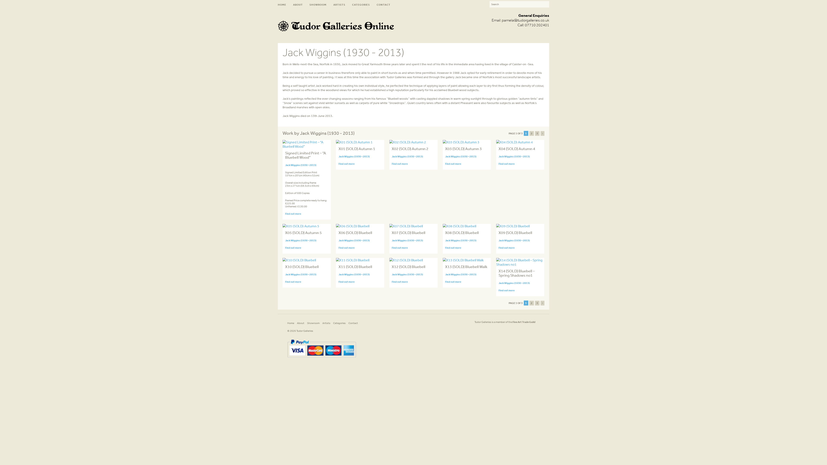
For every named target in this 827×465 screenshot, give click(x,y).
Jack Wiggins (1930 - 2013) (300, 165)
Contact (383, 4)
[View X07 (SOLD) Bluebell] (406, 226)
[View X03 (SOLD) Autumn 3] (461, 142)
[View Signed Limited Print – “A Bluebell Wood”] (307, 146)
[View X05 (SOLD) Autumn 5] (301, 226)
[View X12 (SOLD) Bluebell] (406, 260)
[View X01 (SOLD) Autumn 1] (354, 142)
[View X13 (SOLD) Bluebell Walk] (463, 260)
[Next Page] (542, 133)
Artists (339, 4)
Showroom (317, 4)
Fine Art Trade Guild (524, 322)
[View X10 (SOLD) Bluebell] (299, 260)
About (298, 4)
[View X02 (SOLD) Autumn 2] (407, 142)
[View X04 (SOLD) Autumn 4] (514, 142)
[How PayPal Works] (321, 359)
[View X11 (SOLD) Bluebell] (352, 260)
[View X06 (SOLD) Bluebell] (352, 226)
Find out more (293, 213)
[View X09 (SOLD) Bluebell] (513, 226)
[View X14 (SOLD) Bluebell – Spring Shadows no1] (520, 264)
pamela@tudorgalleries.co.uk (525, 20)
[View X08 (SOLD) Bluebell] (459, 226)
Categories (361, 4)
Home (282, 4)
